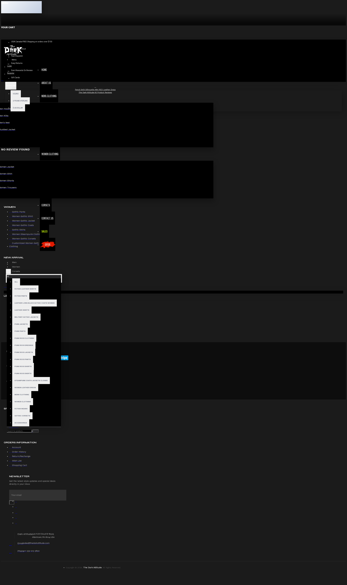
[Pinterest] (17, 524)
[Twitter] (17, 507)
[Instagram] (17, 513)
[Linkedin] (17, 518)
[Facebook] (17, 502)
